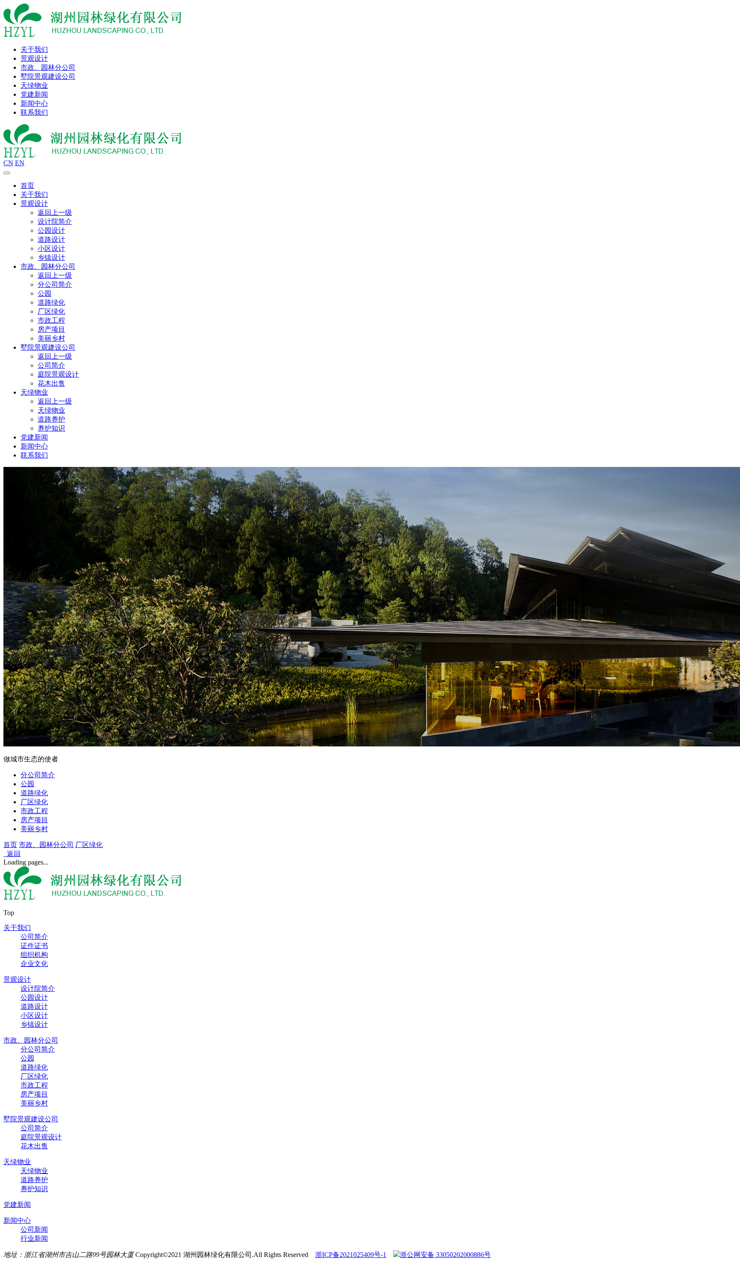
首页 (27, 185)
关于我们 (34, 49)
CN (8, 162)
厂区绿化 (51, 311)
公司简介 (51, 365)
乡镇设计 (51, 257)
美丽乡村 (51, 338)
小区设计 (51, 248)
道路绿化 (51, 302)
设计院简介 (55, 221)
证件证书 (34, 945)
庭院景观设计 (58, 374)
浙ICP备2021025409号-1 (350, 1254)
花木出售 (51, 383)
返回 (12, 853)
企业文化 (34, 963)
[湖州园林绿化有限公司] (92, 34)
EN (19, 162)
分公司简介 (55, 284)
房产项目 (51, 329)
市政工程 (51, 320)
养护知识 (51, 428)
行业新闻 (34, 1238)
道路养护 (51, 419)
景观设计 (34, 58)
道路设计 (51, 239)
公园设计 (51, 230)
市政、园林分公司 (48, 67)
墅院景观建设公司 (48, 76)
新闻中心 (34, 103)
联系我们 (34, 112)
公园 (44, 293)
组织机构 (34, 954)
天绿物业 (34, 85)
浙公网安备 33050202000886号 (445, 1254)
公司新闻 (34, 1229)
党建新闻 (34, 94)
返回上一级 (55, 212)
